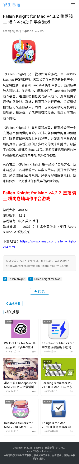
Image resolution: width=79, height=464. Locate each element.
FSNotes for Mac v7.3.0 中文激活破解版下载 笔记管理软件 (58, 345)
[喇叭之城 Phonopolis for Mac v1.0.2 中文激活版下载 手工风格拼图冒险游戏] (20, 369)
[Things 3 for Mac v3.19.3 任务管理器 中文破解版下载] (58, 409)
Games (9, 321)
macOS (39, 31)
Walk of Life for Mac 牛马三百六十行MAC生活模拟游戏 (20, 345)
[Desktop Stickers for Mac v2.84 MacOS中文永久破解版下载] (20, 409)
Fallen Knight (16, 279)
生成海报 (14, 303)
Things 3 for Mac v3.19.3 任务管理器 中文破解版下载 (58, 425)
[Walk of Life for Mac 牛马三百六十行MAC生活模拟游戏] (20, 329)
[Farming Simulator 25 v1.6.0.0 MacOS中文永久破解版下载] (58, 369)
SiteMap (38, 447)
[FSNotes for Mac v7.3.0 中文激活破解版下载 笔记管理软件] (58, 329)
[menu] (73, 4)
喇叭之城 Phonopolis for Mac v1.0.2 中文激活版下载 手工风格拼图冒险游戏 (20, 385)
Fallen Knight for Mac (47, 279)
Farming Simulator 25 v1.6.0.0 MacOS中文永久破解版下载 (57, 385)
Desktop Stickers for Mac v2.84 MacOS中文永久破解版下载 (19, 425)
